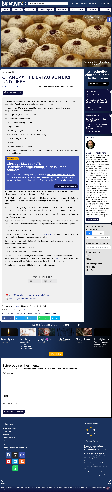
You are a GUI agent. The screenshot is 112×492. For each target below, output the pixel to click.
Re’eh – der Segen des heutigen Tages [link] (94, 108)
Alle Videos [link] (92, 4)
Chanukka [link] (33, 87)
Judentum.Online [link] (25, 487)
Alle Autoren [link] (74, 4)
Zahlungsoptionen (94, 264)
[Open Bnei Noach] (82, 9)
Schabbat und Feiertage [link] (19, 87)
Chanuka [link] (16, 310)
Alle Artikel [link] (83, 4)
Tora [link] (56, 258)
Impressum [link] (6, 434)
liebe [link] (40, 310)
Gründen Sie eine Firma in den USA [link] (48, 177)
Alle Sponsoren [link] (7, 431)
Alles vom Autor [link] (93, 219)
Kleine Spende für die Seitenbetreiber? (95, 228)
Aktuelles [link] (105, 10)
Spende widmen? (93, 252)
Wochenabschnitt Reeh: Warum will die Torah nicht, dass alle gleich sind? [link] (98, 102)
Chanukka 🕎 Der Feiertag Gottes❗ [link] (45, 340)
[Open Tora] (7, 9)
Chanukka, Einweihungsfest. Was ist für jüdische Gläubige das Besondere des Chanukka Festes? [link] (27, 343)
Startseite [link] (5, 87)
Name (6, 396)
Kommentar (8, 373)
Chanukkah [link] (31, 310)
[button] (8, 318)
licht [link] (37, 310)
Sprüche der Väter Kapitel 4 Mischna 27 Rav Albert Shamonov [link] (96, 126)
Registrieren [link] (6, 444)
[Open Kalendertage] (51, 9)
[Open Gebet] (20, 9)
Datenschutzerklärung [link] (9, 438)
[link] (109, 19)
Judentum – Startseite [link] (9, 428)
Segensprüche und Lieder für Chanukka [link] (8, 340)
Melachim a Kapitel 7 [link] (94, 131)
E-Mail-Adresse (10, 403)
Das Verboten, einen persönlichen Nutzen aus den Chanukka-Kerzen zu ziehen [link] (102, 342)
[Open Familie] (95, 9)
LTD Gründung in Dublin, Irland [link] (60, 175)
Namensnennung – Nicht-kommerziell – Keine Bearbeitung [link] (90, 487)
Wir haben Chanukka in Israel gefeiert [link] (83, 340)
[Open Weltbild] (65, 9)
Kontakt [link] (5, 441)
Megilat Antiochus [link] (64, 339)
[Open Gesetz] (33, 9)
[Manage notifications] (107, 488)
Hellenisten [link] (48, 234)
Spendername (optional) (97, 243)
